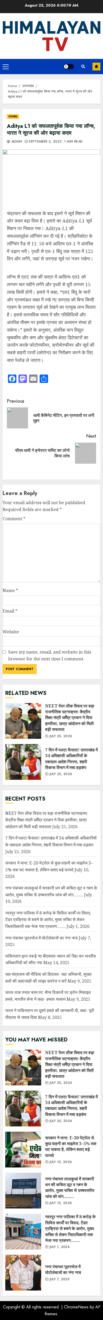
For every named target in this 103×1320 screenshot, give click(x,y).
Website (11, 632)
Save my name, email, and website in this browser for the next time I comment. (49, 655)
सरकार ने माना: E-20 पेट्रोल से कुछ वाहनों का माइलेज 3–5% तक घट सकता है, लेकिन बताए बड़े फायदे (23, 1149)
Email (10, 611)
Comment (14, 519)
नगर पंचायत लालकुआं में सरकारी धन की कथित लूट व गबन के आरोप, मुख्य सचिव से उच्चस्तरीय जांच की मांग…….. (23, 1190)
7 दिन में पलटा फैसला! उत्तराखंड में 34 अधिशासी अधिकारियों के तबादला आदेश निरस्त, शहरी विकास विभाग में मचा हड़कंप (23, 762)
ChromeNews (76, 1307)
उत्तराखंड (12, 116)
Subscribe (96, 66)
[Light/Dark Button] (68, 66)
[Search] (83, 67)
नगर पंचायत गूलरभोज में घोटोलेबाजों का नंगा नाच (41, 938)
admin (16, 142)
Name (10, 590)
